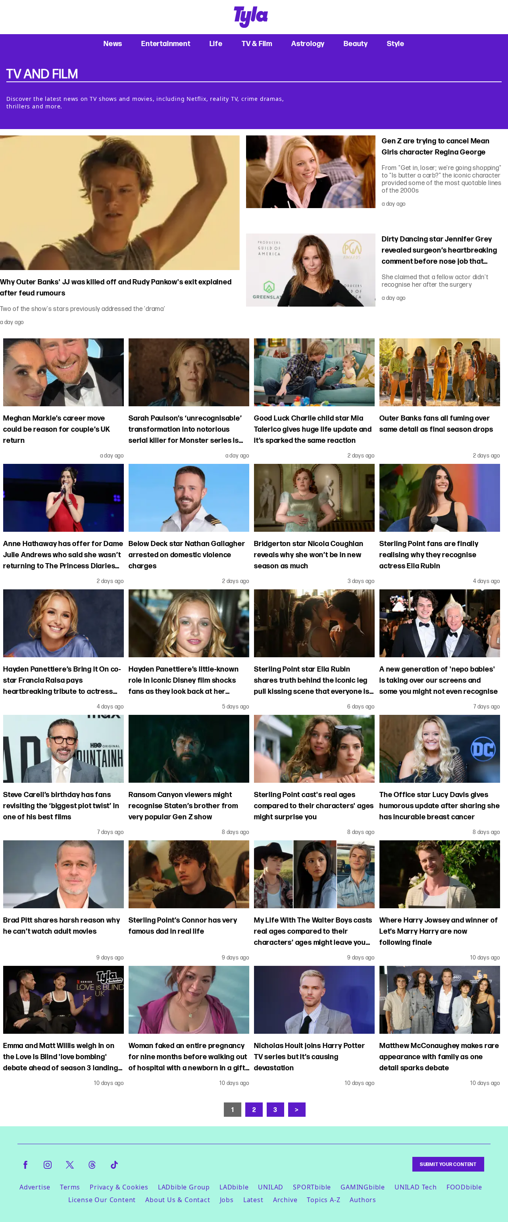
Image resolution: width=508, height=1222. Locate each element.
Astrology (308, 43)
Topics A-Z (323, 1199)
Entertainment (165, 43)
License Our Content (102, 1199)
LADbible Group (184, 1187)
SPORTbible (312, 1187)
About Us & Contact (177, 1199)
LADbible (233, 1187)
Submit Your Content (448, 1164)
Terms (70, 1187)
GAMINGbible (363, 1187)
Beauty (356, 43)
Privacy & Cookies (119, 1187)
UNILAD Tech (415, 1187)
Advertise (34, 1187)
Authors (363, 1199)
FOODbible (464, 1187)
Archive (285, 1199)
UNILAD (270, 1187)
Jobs (227, 1199)
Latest (253, 1199)
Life (216, 43)
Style (395, 43)
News (113, 43)
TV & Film (257, 43)
